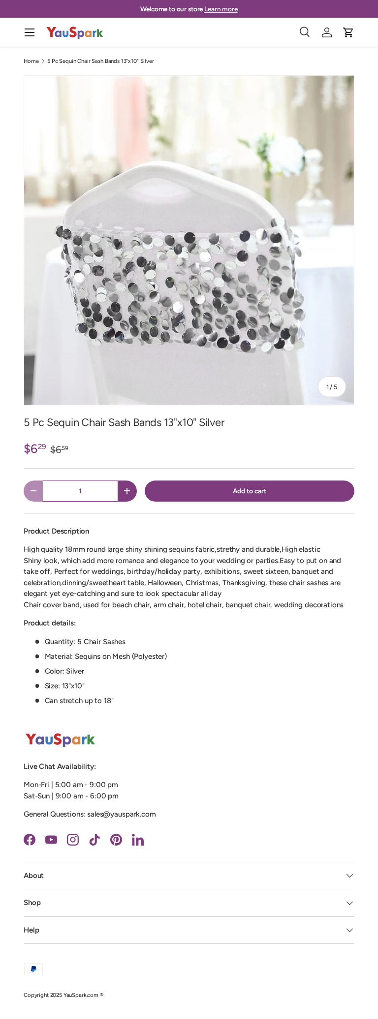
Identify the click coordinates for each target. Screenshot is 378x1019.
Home (31, 61)
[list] (189, 240)
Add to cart (249, 491)
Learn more (221, 9)
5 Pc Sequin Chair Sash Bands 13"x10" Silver (100, 61)
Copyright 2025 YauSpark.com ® (63, 994)
